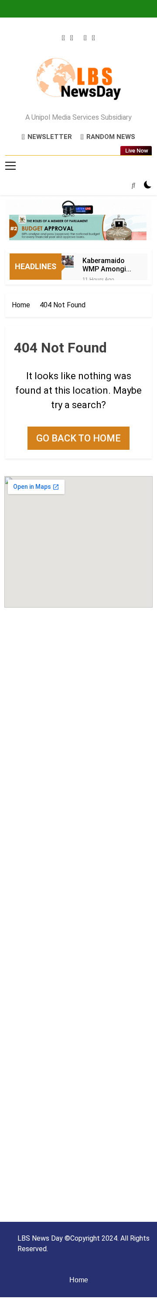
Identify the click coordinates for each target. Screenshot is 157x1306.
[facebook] (63, 38)
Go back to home (78, 438)
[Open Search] (133, 185)
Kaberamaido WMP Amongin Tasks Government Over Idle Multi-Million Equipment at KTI (106, 264)
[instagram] (72, 38)
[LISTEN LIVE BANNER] (78, 219)
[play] (85, 38)
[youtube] (93, 38)
